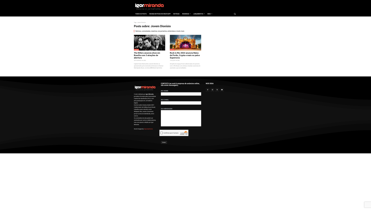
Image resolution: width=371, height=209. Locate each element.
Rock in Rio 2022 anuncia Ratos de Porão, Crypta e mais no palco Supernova (185, 55)
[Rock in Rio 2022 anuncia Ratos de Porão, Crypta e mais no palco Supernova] (185, 43)
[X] (217, 90)
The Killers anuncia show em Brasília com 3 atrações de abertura (147, 55)
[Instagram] (212, 90)
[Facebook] (208, 90)
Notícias (136, 49)
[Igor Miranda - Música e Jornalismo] (149, 7)
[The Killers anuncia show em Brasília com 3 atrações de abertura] (149, 43)
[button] (234, 14)
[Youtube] (222, 90)
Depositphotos (148, 129)
